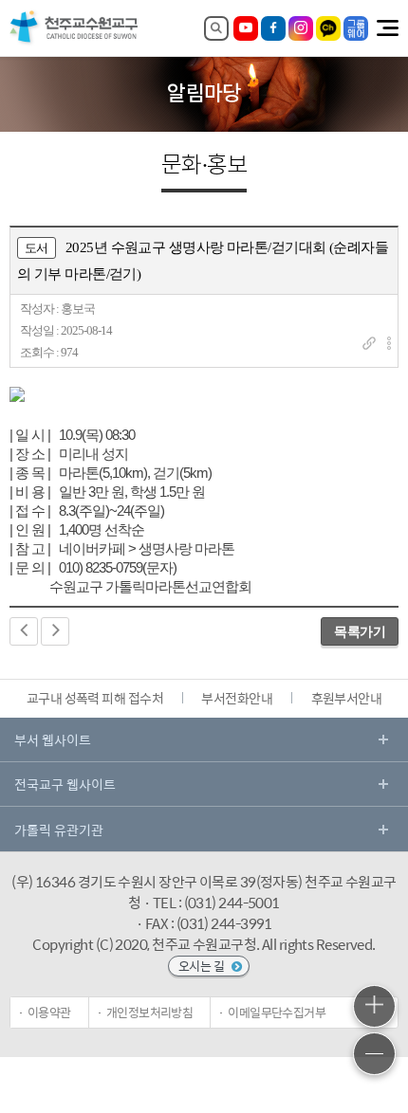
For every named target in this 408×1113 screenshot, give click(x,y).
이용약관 (49, 1012)
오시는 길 (202, 966)
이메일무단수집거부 (276, 1012)
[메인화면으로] (74, 42)
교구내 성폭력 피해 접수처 (95, 697)
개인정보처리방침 (150, 1012)
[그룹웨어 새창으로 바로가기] (355, 28)
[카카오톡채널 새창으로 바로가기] (328, 28)
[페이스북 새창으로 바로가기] (273, 28)
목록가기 (359, 631)
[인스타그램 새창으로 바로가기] (300, 28)
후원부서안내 (346, 697)
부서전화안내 (236, 697)
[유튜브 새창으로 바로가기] (245, 28)
